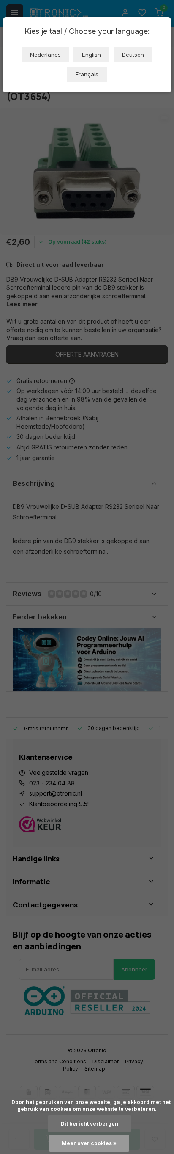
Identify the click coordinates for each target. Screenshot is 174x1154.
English (91, 54)
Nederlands (45, 54)
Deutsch (133, 54)
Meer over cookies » (89, 1143)
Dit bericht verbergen (89, 1124)
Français (87, 74)
